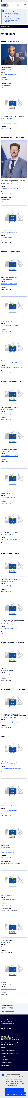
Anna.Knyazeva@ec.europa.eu (9, 414)
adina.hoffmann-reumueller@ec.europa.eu (12, 367)
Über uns (5, 30)
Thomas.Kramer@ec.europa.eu (9, 455)
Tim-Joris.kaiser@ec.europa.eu (9, 628)
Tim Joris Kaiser (6, 624)
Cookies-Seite (14, 1079)
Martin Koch (5, 847)
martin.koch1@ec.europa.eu (8, 852)
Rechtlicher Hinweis (6, 1062)
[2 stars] (4, 1008)
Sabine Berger (5, 279)
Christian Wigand (6, 184)
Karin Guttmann (6, 118)
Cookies (3, 1056)
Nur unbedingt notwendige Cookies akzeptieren (16, 1094)
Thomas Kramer (6, 451)
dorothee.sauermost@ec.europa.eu (10, 722)
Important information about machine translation (12, 20)
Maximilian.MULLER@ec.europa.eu (10, 539)
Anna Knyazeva (6, 409)
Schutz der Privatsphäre (7, 1059)
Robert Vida (4, 942)
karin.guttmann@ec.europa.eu (9, 123)
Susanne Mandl (6, 895)
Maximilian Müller (6, 535)
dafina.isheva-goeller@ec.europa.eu (11, 768)
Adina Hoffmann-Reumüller (9, 363)
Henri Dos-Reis (6, 806)
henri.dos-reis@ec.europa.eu (9, 810)
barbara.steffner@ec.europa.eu (9, 586)
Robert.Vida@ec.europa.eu (8, 947)
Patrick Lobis (5, 69)
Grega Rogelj (5, 984)
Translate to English (10, 18)
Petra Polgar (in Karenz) (8, 233)
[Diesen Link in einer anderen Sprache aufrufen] (10, 70)
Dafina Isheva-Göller (7, 764)
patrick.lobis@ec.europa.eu (8, 74)
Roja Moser (4, 493)
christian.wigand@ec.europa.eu (9, 188)
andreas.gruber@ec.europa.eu (9, 675)
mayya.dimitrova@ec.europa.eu (9, 325)
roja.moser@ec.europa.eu (8, 497)
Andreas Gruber (6, 670)
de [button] (18, 4)
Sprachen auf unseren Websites (9, 1053)
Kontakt (3, 1047)
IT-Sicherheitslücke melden (8, 1050)
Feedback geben (9, 1011)
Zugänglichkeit (5, 1065)
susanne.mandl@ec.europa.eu (9, 899)
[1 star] (3, 1008)
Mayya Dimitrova (6, 321)
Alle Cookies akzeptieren (14, 1090)
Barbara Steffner (6, 581)
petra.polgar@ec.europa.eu (8, 237)
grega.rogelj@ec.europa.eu (8, 988)
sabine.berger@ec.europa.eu (9, 283)
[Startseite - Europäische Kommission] (5, 4)
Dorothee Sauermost (7, 717)
